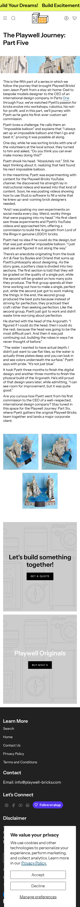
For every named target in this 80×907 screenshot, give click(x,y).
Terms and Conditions (20, 762)
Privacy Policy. (34, 863)
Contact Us (11, 745)
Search (8, 728)
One (66, 98)
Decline (38, 886)
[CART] (74, 18)
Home (8, 737)
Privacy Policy (13, 754)
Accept (37, 874)
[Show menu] (5, 18)
